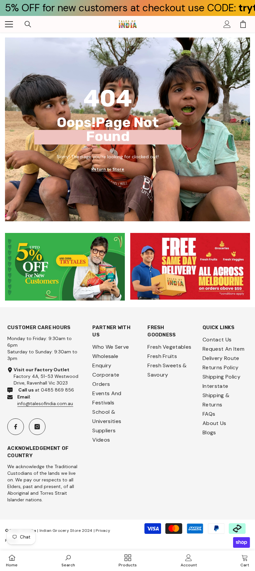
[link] (65, 267)
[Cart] (243, 24)
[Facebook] (15, 426)
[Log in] (227, 24)
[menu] (9, 24)
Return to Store (107, 169)
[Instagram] (37, 426)
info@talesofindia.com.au (45, 403)
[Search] (28, 24)
